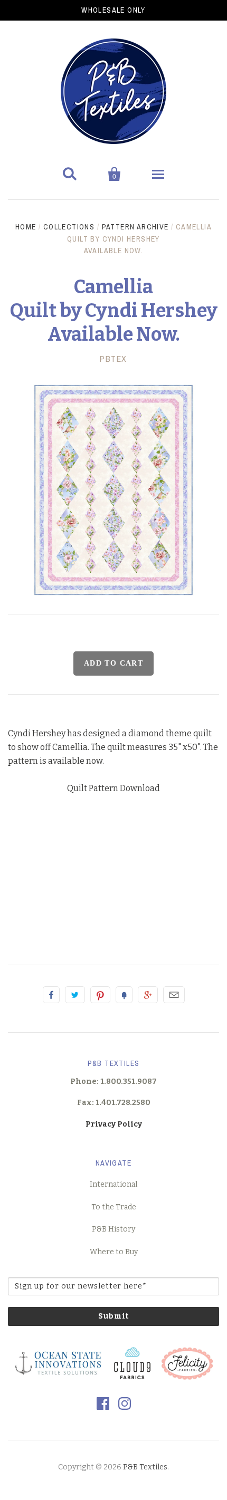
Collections (68, 227)
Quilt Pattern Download (113, 788)
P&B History (113, 1229)
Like (51, 994)
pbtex (113, 358)
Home (25, 227)
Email (174, 994)
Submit (113, 1316)
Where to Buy (114, 1251)
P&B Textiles (145, 1467)
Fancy (124, 994)
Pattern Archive (135, 227)
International (113, 1184)
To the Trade (113, 1207)
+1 (148, 994)
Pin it (100, 994)
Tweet (75, 994)
